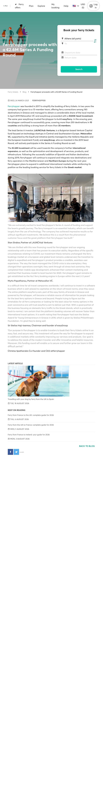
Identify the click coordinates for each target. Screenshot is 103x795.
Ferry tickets (13, 92)
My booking (55, 6)
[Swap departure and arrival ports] (95, 41)
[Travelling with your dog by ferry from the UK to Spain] (51, 381)
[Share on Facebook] (10, 452)
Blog (24, 92)
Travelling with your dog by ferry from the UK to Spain (31, 399)
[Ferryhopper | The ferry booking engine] (5, 5)
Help (66, 6)
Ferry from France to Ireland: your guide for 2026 (29, 434)
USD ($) (83, 6)
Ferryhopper (14, 106)
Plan (31, 6)
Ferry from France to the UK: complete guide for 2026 (31, 415)
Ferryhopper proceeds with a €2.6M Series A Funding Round (56, 92)
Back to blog (87, 446)
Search (78, 69)
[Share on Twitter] (16, 452)
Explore (41, 6)
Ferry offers (19, 6)
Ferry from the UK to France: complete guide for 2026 (31, 425)
